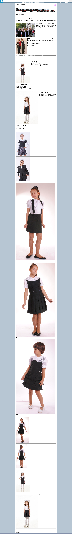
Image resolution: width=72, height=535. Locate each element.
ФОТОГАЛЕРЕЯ (36, 2)
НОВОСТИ (26, 2)
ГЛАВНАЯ (23, 2)
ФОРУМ (39, 2)
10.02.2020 (40, 534)
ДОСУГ (29, 2)
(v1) (70, 2)
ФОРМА (32, 2)
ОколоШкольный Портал (10, 1)
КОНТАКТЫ (42, 2)
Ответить (17, 532)
